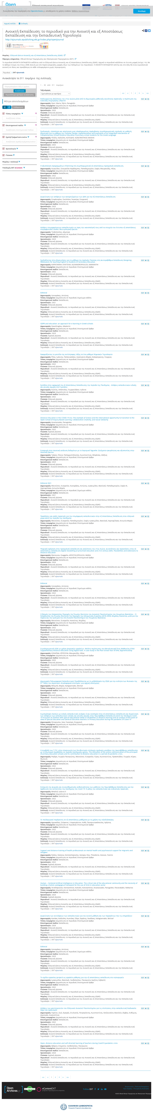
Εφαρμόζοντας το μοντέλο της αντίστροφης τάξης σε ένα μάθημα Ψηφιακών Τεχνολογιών (76, 354)
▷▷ (148, 93)
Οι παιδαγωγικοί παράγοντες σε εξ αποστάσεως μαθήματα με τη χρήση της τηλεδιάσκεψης (77, 820)
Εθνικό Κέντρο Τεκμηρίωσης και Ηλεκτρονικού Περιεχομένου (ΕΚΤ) (48, 59)
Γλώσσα (8, 155)
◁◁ (123, 93)
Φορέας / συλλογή (10, 162)
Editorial (43, 293)
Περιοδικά (6, 73)
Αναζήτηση (19, 91)
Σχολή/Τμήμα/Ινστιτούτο (16, 137)
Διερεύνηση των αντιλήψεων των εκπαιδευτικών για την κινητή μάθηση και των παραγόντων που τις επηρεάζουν (86, 916)
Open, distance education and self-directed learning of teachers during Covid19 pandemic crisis (79, 1043)
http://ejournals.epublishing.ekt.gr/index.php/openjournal (34, 39)
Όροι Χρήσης (127, 1089)
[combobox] (55, 93)
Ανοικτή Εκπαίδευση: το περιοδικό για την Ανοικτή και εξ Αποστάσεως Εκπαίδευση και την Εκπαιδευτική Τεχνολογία (64, 33)
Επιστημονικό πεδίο (14, 125)
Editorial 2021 (45, 483)
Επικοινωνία (129, 1086)
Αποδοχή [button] (141, 11)
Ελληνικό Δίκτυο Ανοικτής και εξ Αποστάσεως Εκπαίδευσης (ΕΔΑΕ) (36, 55)
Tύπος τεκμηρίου (13, 114)
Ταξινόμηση (45, 90)
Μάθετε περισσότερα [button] (80, 11)
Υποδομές (12, 168)
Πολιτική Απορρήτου (142, 1086)
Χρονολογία (10, 149)
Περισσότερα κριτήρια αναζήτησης (19, 95)
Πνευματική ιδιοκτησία (141, 1089)
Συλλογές (24, 23)
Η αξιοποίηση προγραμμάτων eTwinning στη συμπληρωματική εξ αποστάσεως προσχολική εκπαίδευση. (82, 166)
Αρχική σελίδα (10, 23)
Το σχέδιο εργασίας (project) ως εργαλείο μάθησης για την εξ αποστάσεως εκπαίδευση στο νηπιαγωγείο (82, 977)
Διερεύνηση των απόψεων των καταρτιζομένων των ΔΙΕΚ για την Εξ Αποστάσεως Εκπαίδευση (77, 197)
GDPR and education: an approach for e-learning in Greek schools (66, 323)
